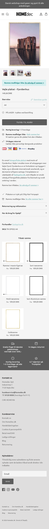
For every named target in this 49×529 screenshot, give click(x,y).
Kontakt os (6, 418)
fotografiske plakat (17, 160)
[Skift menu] (3, 14)
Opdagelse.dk (19, 175)
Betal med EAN (8, 433)
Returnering (7, 444)
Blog (4, 441)
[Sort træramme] (36, 252)
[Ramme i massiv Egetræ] (13, 252)
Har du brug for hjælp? (11, 213)
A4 (5, 105)
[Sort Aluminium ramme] (36, 285)
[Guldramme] (13, 319)
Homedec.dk (11, 520)
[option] (24, 44)
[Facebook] (3, 489)
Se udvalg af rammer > (34, 83)
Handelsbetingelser (10, 425)
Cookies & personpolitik (12, 429)
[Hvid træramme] (13, 285)
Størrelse (6, 99)
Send (7, 481)
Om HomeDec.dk (9, 422)
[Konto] (40, 14)
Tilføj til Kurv (24, 122)
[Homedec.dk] (24, 14)
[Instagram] (8, 489)
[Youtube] (13, 489)
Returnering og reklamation (14, 206)
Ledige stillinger (9, 437)
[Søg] (8, 14)
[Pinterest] (17, 489)
